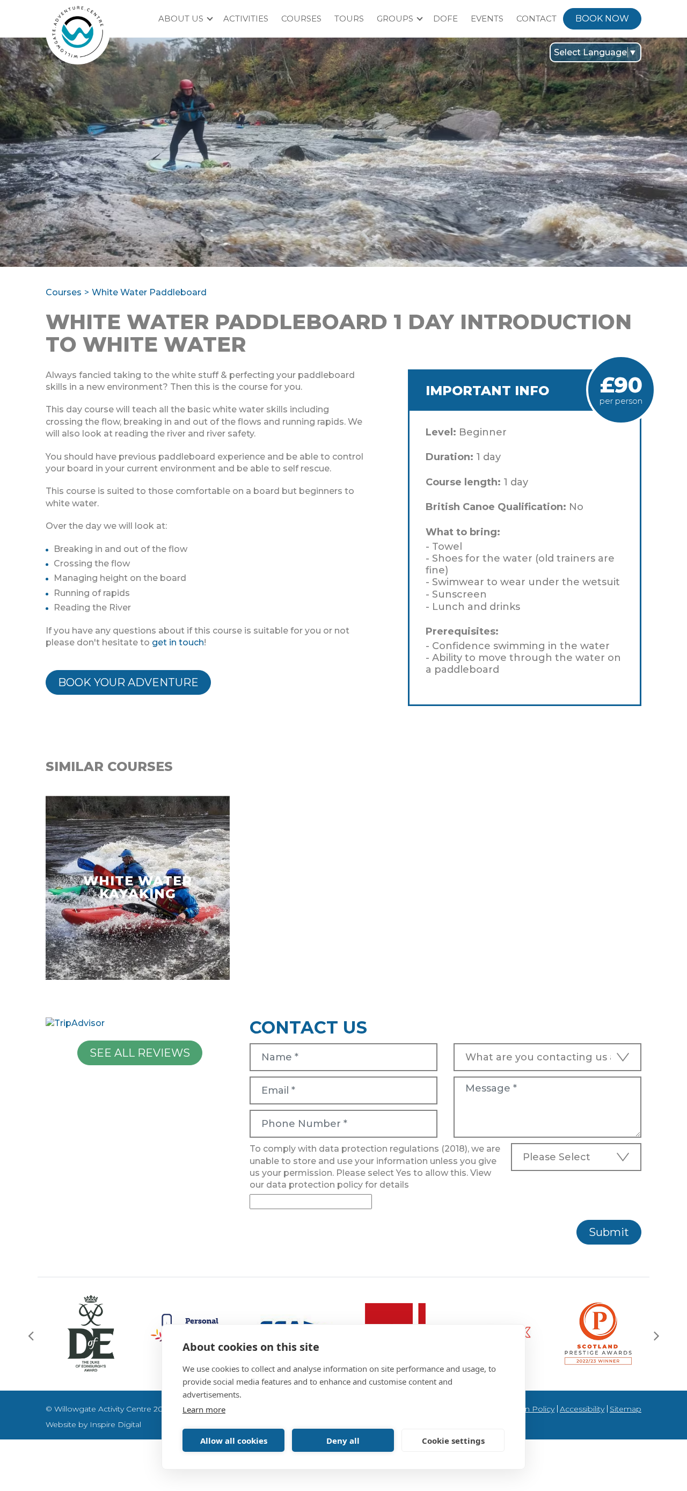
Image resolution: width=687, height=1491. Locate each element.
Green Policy (530, 1409)
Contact (536, 18)
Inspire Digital (115, 1424)
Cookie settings (453, 1440)
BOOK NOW (602, 18)
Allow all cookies (233, 1440)
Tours (349, 18)
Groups (395, 18)
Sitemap (625, 1409)
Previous (30, 1335)
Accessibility (582, 1409)
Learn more (203, 1409)
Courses (301, 18)
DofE (445, 18)
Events (487, 18)
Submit (609, 1232)
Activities (245, 18)
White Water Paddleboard (149, 292)
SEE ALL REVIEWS (140, 1052)
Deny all (343, 1440)
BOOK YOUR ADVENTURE (128, 682)
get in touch (178, 642)
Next (656, 1335)
